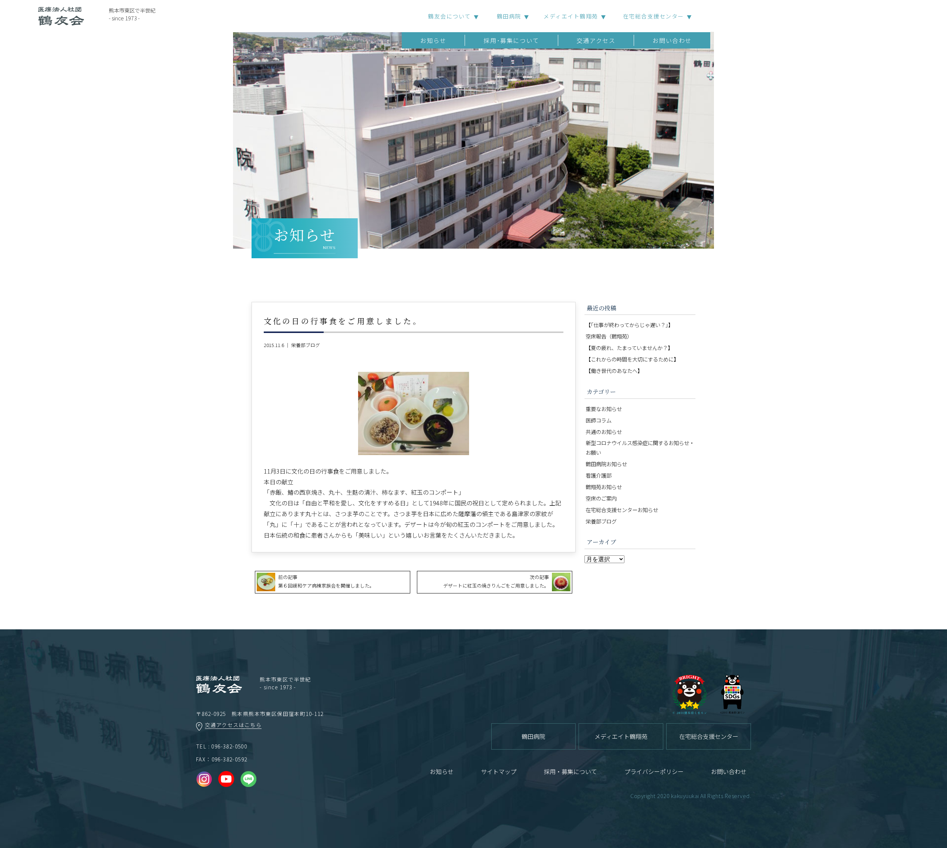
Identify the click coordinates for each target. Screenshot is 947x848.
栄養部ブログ (305, 345)
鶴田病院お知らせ (606, 464)
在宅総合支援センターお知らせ (622, 510)
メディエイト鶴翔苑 (570, 16)
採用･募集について (511, 40)
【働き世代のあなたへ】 (614, 370)
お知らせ (433, 40)
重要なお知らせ (604, 409)
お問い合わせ (672, 40)
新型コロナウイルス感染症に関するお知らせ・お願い (640, 447)
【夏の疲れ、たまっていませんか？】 (629, 347)
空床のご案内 (601, 498)
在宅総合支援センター (653, 16)
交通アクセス (596, 40)
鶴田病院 (509, 16)
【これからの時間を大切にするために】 (632, 359)
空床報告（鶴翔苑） (609, 336)
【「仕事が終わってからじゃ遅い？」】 (629, 325)
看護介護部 (598, 475)
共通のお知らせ (604, 431)
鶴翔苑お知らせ (604, 487)
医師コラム (598, 420)
